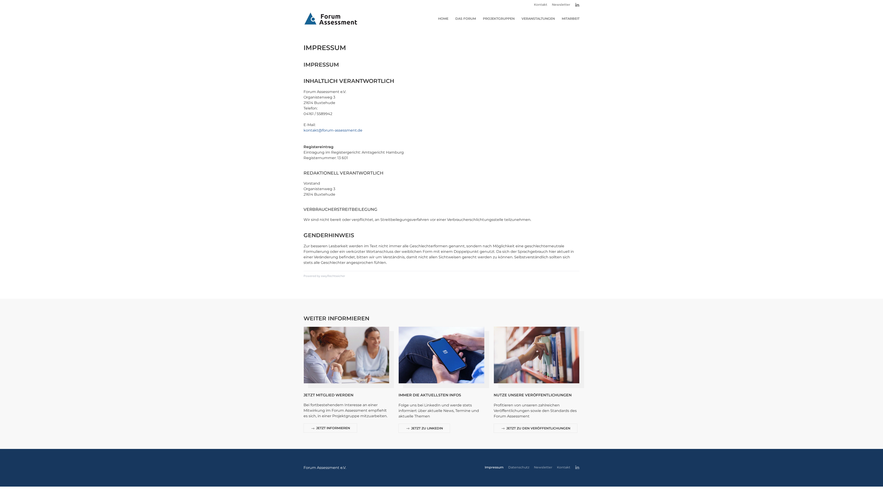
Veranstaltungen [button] (538, 19)
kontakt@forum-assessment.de (333, 130)
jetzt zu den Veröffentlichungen (537, 428)
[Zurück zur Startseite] (331, 18)
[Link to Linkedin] (577, 5)
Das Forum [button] (465, 19)
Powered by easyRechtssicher (324, 276)
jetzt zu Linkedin (426, 428)
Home (443, 19)
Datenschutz (518, 467)
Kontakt (540, 5)
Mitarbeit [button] (570, 19)
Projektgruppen (499, 19)
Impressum (494, 467)
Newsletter (561, 5)
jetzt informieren (332, 428)
